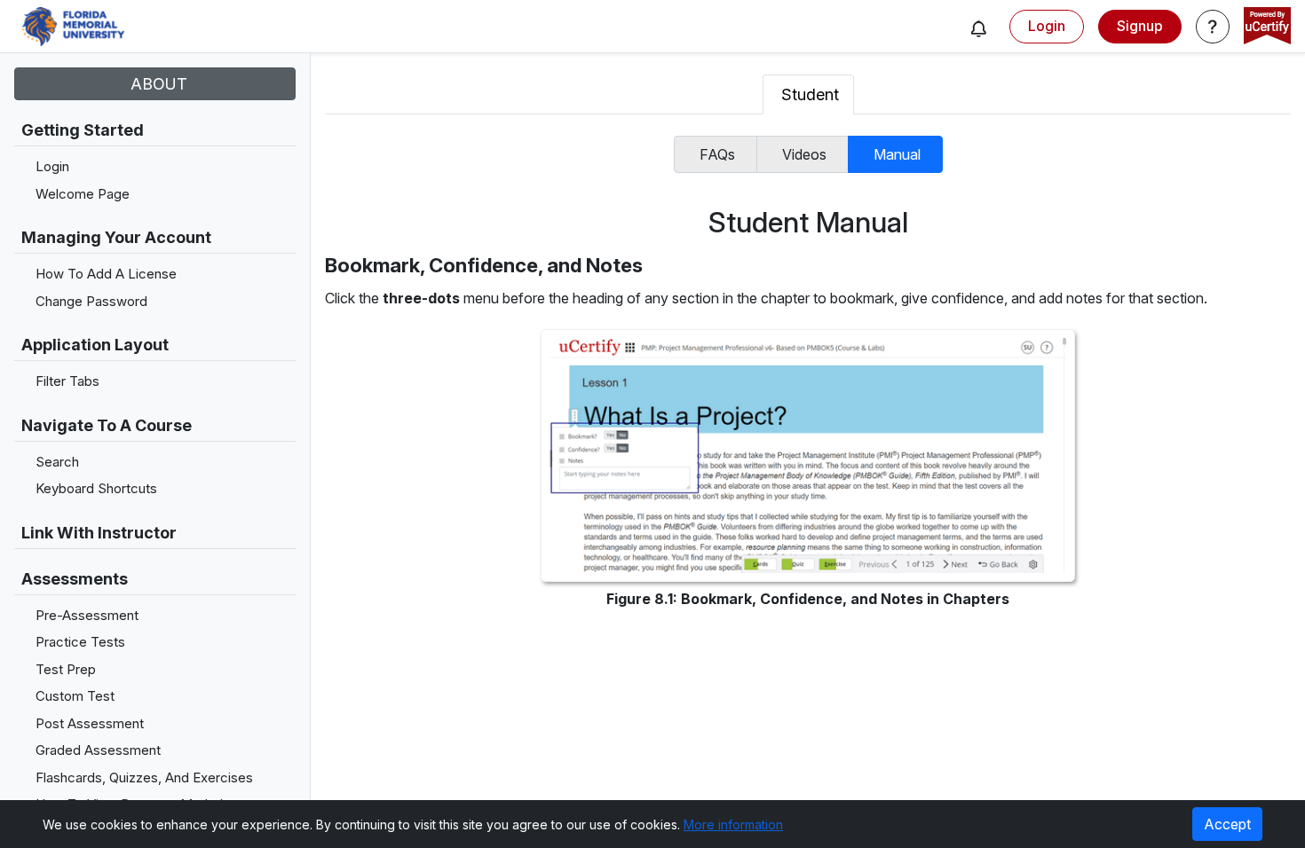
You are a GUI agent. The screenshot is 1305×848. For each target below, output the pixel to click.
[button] (978, 28)
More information (733, 824)
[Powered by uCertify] (1267, 27)
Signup (1140, 26)
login (1046, 26)
